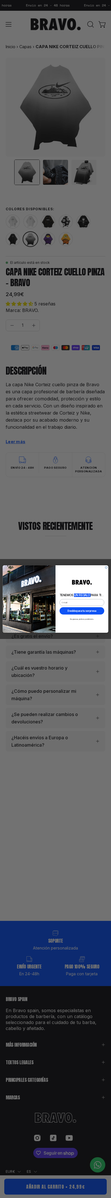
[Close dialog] (106, 567)
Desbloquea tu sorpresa (81, 610)
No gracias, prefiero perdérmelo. (82, 619)
